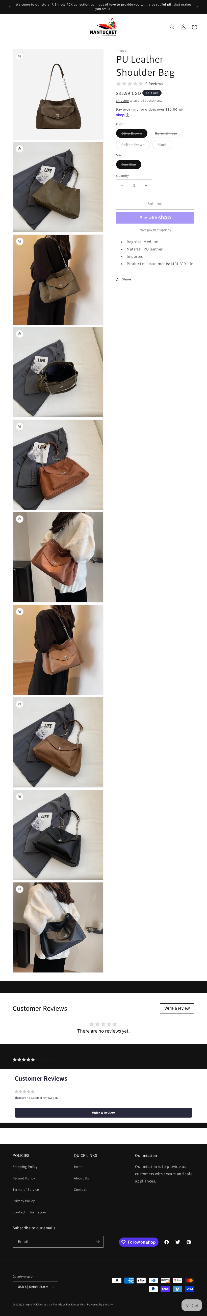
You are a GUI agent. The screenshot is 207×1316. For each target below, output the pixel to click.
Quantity (122, 176)
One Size (131, 165)
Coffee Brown (135, 145)
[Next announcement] (197, 6)
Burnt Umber (169, 134)
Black (165, 145)
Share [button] (126, 279)
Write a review (177, 1008)
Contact (80, 1189)
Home (79, 1166)
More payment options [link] (155, 230)
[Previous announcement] (9, 6)
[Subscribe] (97, 1242)
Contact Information (29, 1212)
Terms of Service (26, 1189)
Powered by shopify (100, 1304)
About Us (81, 1178)
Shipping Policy (25, 1166)
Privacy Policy (24, 1201)
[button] (10, 26)
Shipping (122, 100)
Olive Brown (134, 134)
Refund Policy (24, 1178)
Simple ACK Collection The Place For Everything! (55, 1304)
